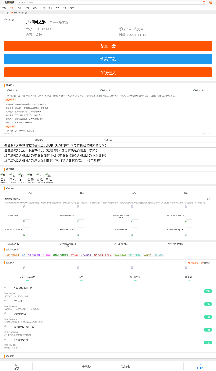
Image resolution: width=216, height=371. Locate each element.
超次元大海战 (86, 254)
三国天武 (147, 254)
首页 (16, 368)
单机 (4, 8)
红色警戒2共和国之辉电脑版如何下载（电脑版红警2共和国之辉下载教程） (56, 155)
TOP (200, 368)
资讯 (64, 8)
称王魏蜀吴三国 (120, 254)
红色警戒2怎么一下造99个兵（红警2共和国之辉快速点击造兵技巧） (51, 150)
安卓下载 (108, 46)
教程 (50, 8)
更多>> (209, 199)
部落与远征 (158, 254)
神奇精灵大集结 (135, 254)
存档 (43, 8)
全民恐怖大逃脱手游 (60, 254)
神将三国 (74, 254)
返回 (7, 12)
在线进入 (108, 72)
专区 (72, 8)
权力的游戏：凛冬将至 (103, 254)
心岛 (23, 254)
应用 (19, 8)
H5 (57, 8)
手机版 (86, 366)
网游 (12, 8)
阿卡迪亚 (46, 254)
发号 (27, 8)
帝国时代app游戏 (12, 254)
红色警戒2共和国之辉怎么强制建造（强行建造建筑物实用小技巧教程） (53, 160)
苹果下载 (108, 59)
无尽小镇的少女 (34, 254)
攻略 (35, 8)
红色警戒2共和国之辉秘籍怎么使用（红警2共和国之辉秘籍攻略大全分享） (56, 145)
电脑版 (125, 366)
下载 (208, 291)
